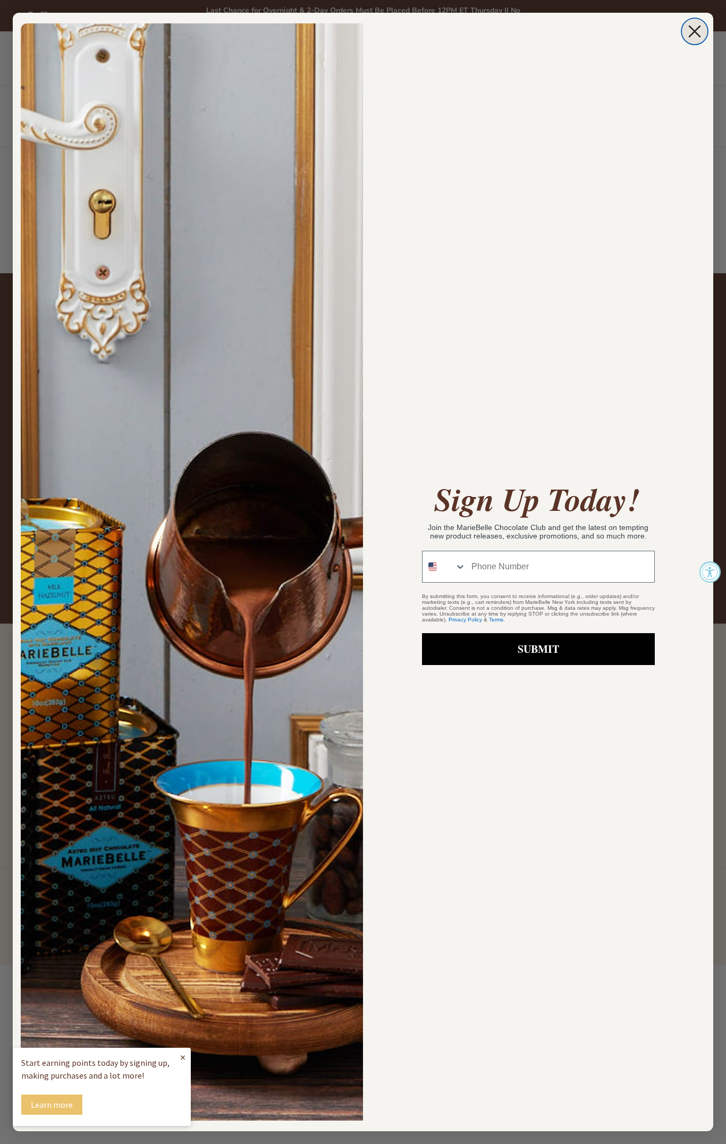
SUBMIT (538, 649)
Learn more (52, 1104)
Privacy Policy (465, 620)
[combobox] (444, 566)
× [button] (182, 1057)
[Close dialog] (694, 31)
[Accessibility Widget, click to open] (710, 572)
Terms (496, 620)
